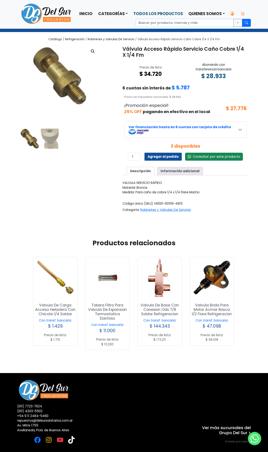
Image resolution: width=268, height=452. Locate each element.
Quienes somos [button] (205, 14)
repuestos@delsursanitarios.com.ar (45, 420)
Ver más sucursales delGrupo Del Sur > (226, 430)
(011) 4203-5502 (30, 411)
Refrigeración (75, 39)
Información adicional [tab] (180, 171)
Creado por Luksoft (238, 441)
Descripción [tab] (140, 171)
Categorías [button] (111, 14)
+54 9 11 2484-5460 (32, 416)
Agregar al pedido (163, 156)
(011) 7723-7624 (29, 406)
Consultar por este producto (215, 156)
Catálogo (55, 39)
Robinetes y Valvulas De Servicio (111, 39)
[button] (93, 51)
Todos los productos (158, 14)
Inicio (86, 14)
